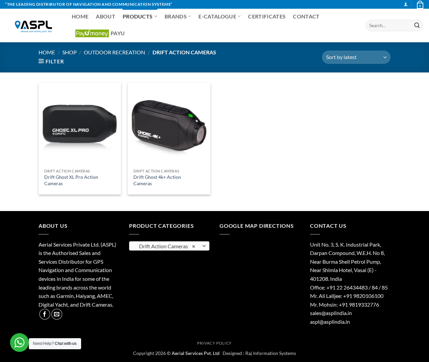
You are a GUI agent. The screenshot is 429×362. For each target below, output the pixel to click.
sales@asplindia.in (331, 313)
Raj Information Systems (270, 353)
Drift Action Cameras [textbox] (165, 246)
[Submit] (417, 25)
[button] (406, 4)
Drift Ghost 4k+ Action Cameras (157, 180)
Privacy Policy (214, 343)
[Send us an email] (56, 314)
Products (138, 16)
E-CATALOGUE (217, 16)
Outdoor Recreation (114, 52)
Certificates (267, 16)
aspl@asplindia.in (330, 321)
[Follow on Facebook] (44, 314)
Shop (69, 52)
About (105, 16)
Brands (176, 16)
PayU (118, 33)
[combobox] (169, 246)
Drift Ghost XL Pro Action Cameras (71, 180)
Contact (306, 16)
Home (80, 16)
